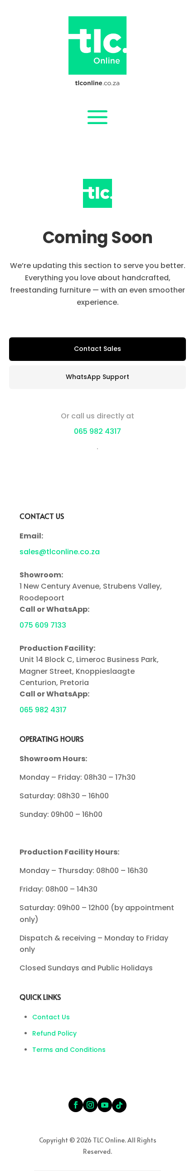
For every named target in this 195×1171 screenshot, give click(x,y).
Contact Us (51, 1017)
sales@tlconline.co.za (60, 552)
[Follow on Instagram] (90, 1105)
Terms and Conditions (69, 1049)
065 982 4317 (97, 431)
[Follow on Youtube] (105, 1105)
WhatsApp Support (97, 376)
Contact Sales (97, 348)
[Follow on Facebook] (75, 1105)
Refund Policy (54, 1033)
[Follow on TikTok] (119, 1105)
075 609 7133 (43, 625)
